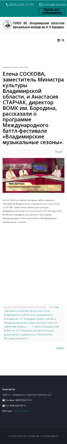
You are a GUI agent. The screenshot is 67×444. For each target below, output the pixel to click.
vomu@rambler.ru (21, 411)
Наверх (60, 347)
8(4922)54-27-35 (21, 4)
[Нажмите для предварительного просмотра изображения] (33, 175)
